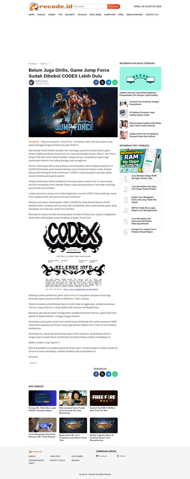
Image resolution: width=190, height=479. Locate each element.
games (33, 363)
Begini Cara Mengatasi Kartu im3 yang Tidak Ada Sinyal (144, 199)
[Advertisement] (95, 40)
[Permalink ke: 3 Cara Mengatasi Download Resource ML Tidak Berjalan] (42, 425)
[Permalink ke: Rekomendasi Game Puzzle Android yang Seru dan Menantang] (73, 398)
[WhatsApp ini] (115, 82)
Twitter (122, 456)
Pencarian (114, 6)
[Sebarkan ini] (96, 82)
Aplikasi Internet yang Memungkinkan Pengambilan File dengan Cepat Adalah (139, 93)
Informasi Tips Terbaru (135, 145)
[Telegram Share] (108, 82)
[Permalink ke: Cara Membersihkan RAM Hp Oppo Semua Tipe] (140, 161)
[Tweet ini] (102, 82)
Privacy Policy (57, 460)
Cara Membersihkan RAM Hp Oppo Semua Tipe (144, 177)
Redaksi (76, 460)
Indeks (32, 456)
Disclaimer (77, 456)
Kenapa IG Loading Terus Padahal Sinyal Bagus (144, 230)
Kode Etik (55, 456)
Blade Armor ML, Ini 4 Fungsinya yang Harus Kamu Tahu (73, 437)
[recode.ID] (50, 6)
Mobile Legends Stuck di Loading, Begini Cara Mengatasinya (101, 437)
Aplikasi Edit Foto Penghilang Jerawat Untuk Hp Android (143, 134)
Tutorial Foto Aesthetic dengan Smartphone (144, 102)
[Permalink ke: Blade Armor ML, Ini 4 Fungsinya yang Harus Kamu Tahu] (73, 425)
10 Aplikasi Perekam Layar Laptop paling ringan (142, 113)
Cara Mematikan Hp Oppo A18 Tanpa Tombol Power (144, 187)
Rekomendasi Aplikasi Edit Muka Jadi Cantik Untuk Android (145, 124)
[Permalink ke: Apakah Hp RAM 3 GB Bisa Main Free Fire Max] (104, 398)
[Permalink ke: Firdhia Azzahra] (31, 82)
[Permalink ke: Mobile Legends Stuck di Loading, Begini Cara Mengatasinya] (104, 425)
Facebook (103, 456)
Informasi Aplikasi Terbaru (137, 63)
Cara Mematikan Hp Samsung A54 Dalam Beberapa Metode (142, 221)
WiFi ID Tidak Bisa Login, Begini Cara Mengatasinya (144, 209)
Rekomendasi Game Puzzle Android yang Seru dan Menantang (72, 410)
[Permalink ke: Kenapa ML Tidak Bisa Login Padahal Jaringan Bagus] (42, 398)
